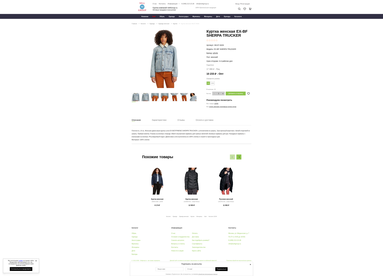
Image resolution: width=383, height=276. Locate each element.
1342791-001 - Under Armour (226, 201)
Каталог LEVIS (213, 216)
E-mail (190, 269)
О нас (155, 4)
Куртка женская (157, 199)
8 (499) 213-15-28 (188, 4)
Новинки (144, 16)
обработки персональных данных (207, 274)
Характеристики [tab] (159, 120)
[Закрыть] (36, 261)
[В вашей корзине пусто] (250, 9)
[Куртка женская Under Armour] (192, 182)
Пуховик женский (226, 199)
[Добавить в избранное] (248, 93)
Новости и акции (177, 251)
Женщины (208, 16)
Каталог (143, 23)
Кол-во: (208, 93)
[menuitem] (144, 16)
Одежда (172, 16)
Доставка (195, 237)
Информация (176, 228)
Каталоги (238, 16)
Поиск (239, 9)
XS (208, 83)
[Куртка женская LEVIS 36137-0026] (164, 58)
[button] (232, 156)
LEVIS (215, 53)
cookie (21, 260)
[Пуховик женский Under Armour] (226, 182)
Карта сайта (196, 251)
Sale (154, 16)
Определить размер (213, 78)
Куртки (175, 23)
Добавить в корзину (235, 93)
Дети (218, 16)
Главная (134, 23)
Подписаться (221, 269)
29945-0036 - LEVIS (157, 201)
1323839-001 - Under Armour (192, 201)
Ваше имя (161, 269)
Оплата (194, 233)
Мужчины (196, 16)
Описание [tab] (136, 120)
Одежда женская (163, 23)
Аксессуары (184, 16)
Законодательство (199, 247)
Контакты (162, 4)
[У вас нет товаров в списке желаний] (244, 9)
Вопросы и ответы (178, 244)
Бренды (227, 16)
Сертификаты (197, 244)
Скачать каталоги (177, 240)
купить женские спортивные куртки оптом (222, 106)
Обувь (162, 16)
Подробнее (210, 65)
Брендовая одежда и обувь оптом (142, 7)
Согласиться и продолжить (21, 269)
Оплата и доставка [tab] (204, 120)
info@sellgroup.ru (202, 4)
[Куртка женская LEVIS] (157, 182)
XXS (212, 83)
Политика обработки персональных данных (238, 260)
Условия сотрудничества (180, 237)
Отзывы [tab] (181, 120)
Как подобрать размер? (200, 240)
